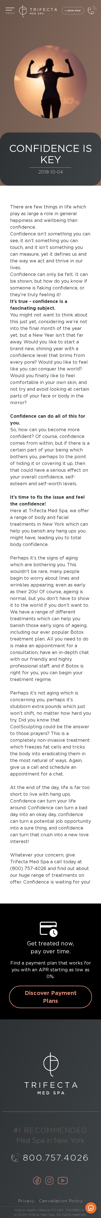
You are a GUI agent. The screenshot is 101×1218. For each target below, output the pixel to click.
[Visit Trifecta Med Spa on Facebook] (37, 1181)
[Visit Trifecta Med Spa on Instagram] (49, 1181)
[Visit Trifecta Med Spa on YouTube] (62, 1181)
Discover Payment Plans (51, 997)
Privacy (26, 1201)
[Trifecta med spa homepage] (50, 11)
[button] (10, 11)
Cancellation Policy (61, 1201)
